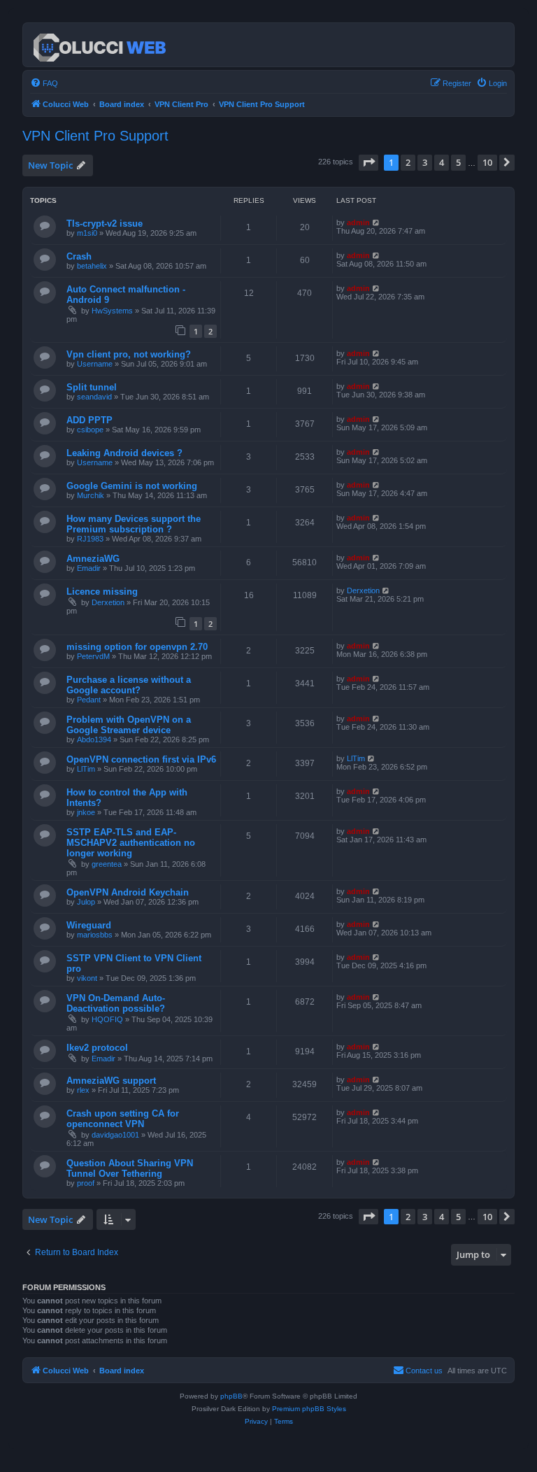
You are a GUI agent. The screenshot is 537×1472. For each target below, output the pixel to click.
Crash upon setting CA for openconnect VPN (122, 1118)
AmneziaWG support (111, 1080)
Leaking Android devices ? (124, 453)
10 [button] (487, 162)
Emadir (89, 568)
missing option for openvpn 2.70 (137, 647)
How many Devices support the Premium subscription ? (133, 524)
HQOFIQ (107, 1019)
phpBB (231, 1396)
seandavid (94, 396)
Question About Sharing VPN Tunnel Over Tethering (129, 1168)
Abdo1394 (94, 739)
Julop (86, 902)
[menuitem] (44, 83)
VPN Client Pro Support (95, 135)
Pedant (89, 699)
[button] (368, 162)
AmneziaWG (93, 558)
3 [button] (424, 162)
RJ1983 (90, 539)
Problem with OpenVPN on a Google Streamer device (128, 724)
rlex (83, 1090)
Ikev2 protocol (97, 1047)
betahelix (92, 266)
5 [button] (458, 162)
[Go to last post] (376, 222)
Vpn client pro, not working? (128, 354)
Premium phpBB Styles (309, 1409)
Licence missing (102, 591)
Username (95, 364)
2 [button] (408, 162)
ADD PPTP (89, 420)
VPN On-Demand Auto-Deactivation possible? (115, 1003)
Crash (79, 256)
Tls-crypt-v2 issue (104, 223)
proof (85, 1183)
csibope (90, 429)
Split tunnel (91, 387)
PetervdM (93, 656)
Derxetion (108, 602)
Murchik (90, 495)
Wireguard (88, 925)
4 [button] (441, 162)
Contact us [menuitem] (424, 1370)
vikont (87, 978)
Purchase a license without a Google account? (128, 684)
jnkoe (86, 812)
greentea (107, 864)
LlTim (86, 769)
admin (358, 222)
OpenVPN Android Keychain (127, 892)
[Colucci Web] (101, 45)
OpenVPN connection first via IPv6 (141, 759)
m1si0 (87, 233)
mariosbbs (95, 934)
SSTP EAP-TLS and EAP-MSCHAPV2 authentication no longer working (130, 842)
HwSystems (112, 310)
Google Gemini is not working (131, 486)
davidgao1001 (115, 1135)
